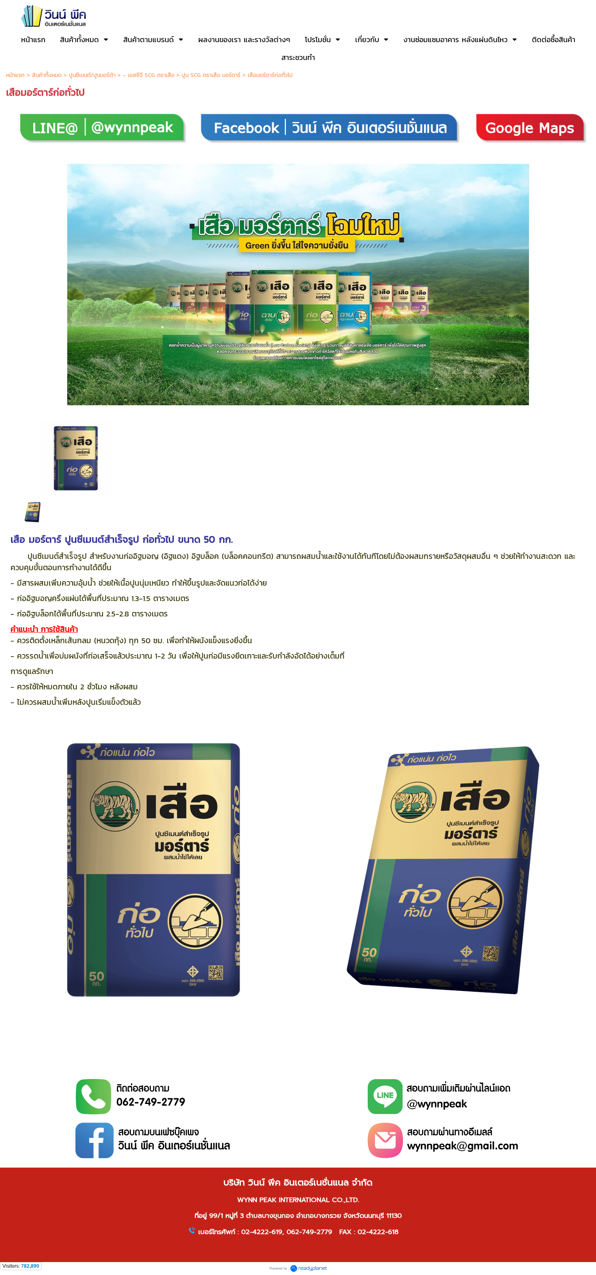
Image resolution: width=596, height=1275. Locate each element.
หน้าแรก (15, 75)
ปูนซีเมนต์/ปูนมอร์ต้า (92, 75)
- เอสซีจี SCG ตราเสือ (148, 75)
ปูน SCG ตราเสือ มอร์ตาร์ (211, 75)
